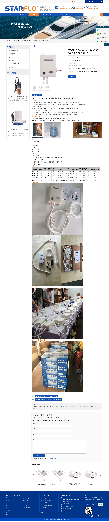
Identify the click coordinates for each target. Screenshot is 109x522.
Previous (33, 476)
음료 (14, 40)
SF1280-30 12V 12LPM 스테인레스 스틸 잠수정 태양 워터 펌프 (18, 98)
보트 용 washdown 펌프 (46, 505)
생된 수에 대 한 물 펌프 (62, 406)
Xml (7, 515)
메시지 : (35, 439)
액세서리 (11, 67)
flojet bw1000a (38, 406)
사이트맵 (8, 510)
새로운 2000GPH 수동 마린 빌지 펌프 (18, 130)
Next (100, 476)
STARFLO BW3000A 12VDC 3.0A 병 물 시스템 (48, 399)
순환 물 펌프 (44, 507)
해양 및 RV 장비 (13, 50)
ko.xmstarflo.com (67, 511)
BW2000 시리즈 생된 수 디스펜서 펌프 (46, 396)
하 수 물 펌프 (44, 502)
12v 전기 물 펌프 (45, 510)
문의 (72, 76)
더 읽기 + (10, 105)
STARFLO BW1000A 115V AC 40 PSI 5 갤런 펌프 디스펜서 (33, 40)
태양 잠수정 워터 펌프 (46, 500)
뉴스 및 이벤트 (47, 14)
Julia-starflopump (67, 508)
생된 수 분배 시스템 (45, 498)
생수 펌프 (86, 406)
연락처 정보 (53, 458)
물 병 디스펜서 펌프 (49, 406)
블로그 (7, 507)
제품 (34, 14)
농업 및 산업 (12, 54)
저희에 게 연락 (63, 14)
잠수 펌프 (11, 60)
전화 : (34, 434)
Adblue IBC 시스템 (14, 64)
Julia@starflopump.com (66, 8)
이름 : (34, 429)
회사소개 (22, 14)
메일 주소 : (36, 423)
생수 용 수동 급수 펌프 (76, 406)
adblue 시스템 (44, 512)
